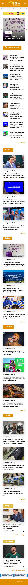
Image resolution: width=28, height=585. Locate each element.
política (3, 9)
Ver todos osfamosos (18, 570)
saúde (10, 9)
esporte (16, 9)
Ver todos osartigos (19, 535)
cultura (22, 9)
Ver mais (22, 142)
